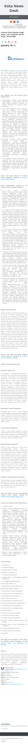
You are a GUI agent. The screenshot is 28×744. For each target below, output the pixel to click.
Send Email (7, 674)
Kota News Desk (14, 8)
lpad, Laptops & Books (22, 26)
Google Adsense (19, 24)
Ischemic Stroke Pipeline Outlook (14, 178)
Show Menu (14, 17)
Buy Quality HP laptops (20, 27)
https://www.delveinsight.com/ (14, 684)
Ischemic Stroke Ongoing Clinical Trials (12, 496)
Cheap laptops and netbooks (8, 26)
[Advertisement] (14, 707)
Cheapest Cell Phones (8, 27)
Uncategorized (4, 728)
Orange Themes (11, 741)
